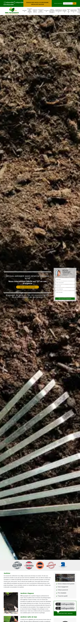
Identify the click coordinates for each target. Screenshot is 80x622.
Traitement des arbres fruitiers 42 (29, 11)
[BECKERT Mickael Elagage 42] (12, 11)
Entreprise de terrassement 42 (58, 11)
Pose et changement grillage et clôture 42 (52, 11)
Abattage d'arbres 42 (64, 11)
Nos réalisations (27, 287)
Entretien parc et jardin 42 (35, 11)
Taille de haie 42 (68, 11)
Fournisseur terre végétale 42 (41, 11)
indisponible (9, 2)
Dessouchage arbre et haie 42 (73, 11)
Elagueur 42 (46, 11)
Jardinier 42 (24, 11)
